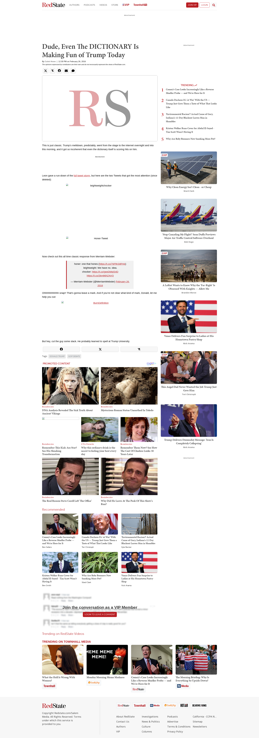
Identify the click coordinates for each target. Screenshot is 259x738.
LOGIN (204, 5)
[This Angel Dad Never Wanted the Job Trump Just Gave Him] (189, 367)
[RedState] (53, 5)
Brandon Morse (189, 292)
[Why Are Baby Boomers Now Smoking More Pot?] (100, 562)
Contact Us (122, 721)
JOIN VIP (192, 5)
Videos (103, 5)
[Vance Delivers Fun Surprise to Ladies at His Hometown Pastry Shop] (139, 562)
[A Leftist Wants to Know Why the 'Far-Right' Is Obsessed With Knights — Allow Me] (189, 265)
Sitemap (197, 721)
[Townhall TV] (140, 5)
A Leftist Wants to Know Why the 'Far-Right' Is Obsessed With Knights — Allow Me (189, 287)
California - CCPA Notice (205, 716)
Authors (74, 5)
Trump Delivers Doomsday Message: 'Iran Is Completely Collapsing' (189, 441)
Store (114, 5)
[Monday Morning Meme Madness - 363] (107, 660)
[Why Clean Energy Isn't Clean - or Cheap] (189, 167)
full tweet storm (82, 175)
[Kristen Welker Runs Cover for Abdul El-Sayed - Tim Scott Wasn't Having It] (60, 562)
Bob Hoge (189, 242)
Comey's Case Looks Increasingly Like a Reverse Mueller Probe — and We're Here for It (58, 540)
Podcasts (89, 5)
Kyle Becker (126, 547)
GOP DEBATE (74, 356)
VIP (118, 731)
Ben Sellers (47, 547)
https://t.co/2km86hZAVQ (100, 275)
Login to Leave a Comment (100, 614)
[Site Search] (214, 5)
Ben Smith (46, 585)
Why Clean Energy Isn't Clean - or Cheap (189, 187)
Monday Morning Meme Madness (106, 677)
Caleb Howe (50, 61)
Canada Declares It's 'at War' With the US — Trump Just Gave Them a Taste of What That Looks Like (99, 540)
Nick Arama (126, 585)
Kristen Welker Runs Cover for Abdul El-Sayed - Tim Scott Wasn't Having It (59, 578)
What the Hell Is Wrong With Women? (58, 678)
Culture (146, 726)
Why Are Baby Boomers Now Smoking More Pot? (96, 577)
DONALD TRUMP (57, 356)
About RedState (125, 716)
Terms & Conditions (178, 726)
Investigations (150, 716)
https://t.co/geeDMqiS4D (105, 271)
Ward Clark (86, 582)
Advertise (172, 721)
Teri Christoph (88, 547)
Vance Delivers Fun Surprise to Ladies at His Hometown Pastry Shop (137, 578)
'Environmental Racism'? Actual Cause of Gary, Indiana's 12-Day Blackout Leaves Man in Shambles (138, 540)
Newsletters (200, 726)
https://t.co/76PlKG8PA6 (112, 264)
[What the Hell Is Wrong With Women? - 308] (62, 660)
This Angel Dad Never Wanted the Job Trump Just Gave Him (189, 388)
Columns (147, 731)
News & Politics (151, 721)
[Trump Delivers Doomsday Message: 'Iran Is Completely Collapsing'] (189, 420)
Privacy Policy (175, 731)
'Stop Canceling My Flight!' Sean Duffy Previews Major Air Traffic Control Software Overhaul (189, 236)
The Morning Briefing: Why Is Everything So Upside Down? (192, 678)
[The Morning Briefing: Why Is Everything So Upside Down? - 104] (196, 660)
